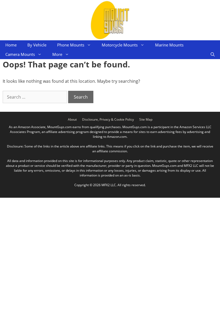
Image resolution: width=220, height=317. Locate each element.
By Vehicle (36, 45)
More (57, 54)
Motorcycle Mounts (120, 45)
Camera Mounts (20, 54)
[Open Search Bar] (212, 54)
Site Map (145, 119)
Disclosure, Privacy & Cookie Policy (108, 119)
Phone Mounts (70, 45)
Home (11, 45)
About (72, 119)
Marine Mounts (169, 45)
